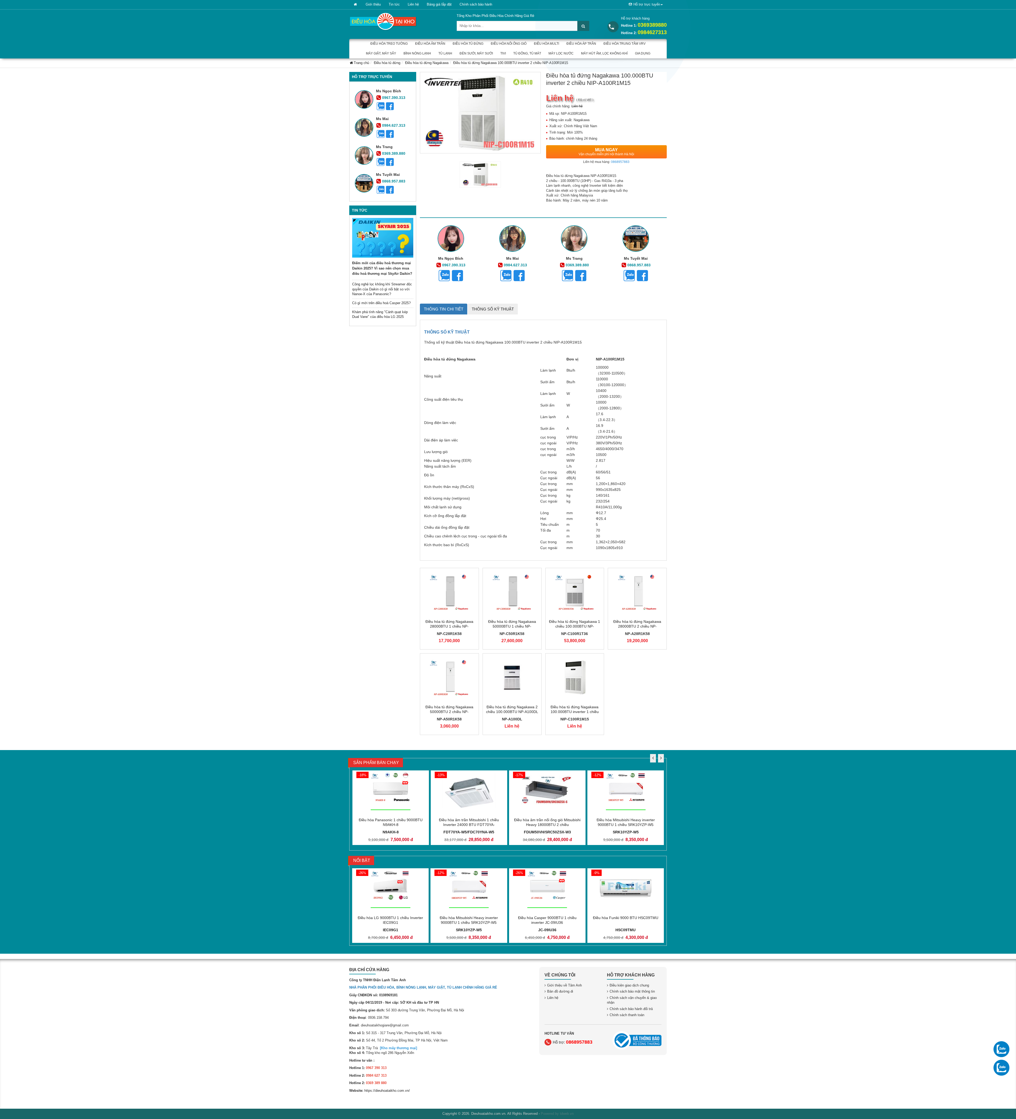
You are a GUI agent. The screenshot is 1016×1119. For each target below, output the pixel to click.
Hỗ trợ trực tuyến (646, 4)
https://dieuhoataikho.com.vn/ (387, 1091)
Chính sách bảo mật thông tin (632, 991)
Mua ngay (606, 152)
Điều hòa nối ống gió (509, 43)
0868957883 (620, 162)
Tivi (503, 53)
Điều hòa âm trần (430, 43)
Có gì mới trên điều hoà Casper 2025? (381, 303)
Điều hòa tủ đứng (468, 43)
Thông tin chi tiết (443, 309)
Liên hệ (413, 4)
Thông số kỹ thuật (493, 309)
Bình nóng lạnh (417, 53)
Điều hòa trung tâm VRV (625, 43)
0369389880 (652, 25)
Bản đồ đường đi (560, 991)
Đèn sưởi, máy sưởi (476, 53)
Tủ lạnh (445, 53)
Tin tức (394, 4)
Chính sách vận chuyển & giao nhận (632, 1000)
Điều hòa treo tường (389, 43)
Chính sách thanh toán (627, 1015)
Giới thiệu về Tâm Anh (564, 985)
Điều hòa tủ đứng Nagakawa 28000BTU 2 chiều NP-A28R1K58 (637, 626)
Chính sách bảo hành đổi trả (631, 1009)
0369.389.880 (393, 153)
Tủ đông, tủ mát (527, 53)
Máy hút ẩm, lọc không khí (604, 53)
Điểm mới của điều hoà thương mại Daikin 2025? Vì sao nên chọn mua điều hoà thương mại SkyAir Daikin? (382, 268)
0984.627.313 (393, 125)
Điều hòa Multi (546, 43)
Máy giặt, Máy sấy (381, 53)
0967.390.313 (393, 97)
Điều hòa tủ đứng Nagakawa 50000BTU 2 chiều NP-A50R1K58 (449, 712)
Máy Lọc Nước (561, 53)
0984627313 (652, 32)
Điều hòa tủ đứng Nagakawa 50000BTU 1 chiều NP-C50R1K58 (512, 626)
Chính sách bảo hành (476, 4)
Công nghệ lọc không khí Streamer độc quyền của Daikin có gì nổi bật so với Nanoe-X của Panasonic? (382, 289)
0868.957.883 (393, 181)
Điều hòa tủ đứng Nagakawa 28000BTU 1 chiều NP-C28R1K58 (449, 626)
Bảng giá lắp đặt (439, 4)
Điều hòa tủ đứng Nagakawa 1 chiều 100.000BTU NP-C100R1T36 (574, 626)
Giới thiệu (373, 4)
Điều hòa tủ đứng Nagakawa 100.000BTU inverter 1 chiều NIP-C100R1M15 (575, 712)
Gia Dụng (642, 53)
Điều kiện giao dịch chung (629, 985)
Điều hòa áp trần (581, 43)
